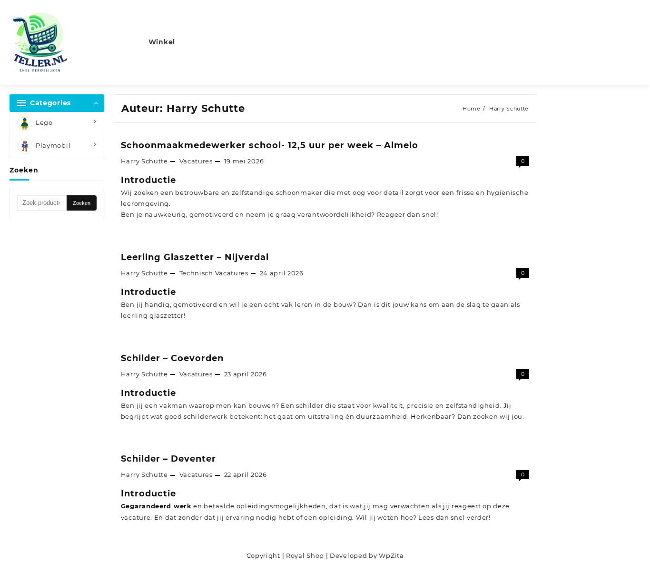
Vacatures (196, 161)
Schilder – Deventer (168, 459)
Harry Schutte (144, 161)
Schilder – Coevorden (172, 358)
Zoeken (81, 203)
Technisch (196, 273)
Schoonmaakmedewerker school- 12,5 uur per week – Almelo (269, 145)
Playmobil (53, 145)
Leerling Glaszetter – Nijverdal (195, 257)
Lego (44, 122)
